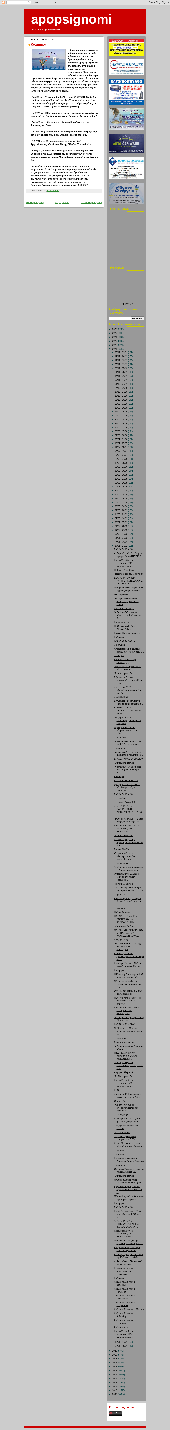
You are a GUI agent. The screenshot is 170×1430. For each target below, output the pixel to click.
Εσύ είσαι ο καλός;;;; (124, 608)
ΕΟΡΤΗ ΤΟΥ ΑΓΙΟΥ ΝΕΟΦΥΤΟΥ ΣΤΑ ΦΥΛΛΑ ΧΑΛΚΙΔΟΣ (127, 711)
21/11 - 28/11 (121, 372)
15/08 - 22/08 (121, 427)
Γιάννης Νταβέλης (122, 849)
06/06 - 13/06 (121, 467)
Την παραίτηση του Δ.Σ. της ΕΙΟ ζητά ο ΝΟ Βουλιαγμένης (127, 947)
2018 (115, 1359)
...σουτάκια (119, 748)
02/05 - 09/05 (121, 487)
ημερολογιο (127, 303)
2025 (115, 333)
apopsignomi (71, 19)
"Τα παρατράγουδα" (123, 673)
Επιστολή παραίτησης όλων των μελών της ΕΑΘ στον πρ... (127, 1214)
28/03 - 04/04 (121, 506)
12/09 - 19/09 (121, 411)
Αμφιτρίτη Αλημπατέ (123, 1072)
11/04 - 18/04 (121, 498)
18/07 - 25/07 (121, 443)
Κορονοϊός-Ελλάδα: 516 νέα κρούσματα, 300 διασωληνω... (127, 1011)
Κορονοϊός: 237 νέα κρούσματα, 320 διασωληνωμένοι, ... (125, 1234)
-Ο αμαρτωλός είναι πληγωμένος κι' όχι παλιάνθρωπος (124, 856)
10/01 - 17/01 (121, 1342)
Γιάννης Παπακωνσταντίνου (127, 633)
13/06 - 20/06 (121, 463)
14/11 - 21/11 (121, 376)
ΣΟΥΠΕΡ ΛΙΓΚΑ (122, 1132)
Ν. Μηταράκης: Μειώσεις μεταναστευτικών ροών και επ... (128, 1031)
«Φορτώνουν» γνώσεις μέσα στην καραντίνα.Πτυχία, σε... (127, 770)
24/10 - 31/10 (121, 388)
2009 (115, 1394)
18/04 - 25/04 (121, 494)
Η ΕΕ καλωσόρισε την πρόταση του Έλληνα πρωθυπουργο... (125, 1056)
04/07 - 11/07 (121, 451)
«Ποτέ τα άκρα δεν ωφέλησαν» (129, 574)
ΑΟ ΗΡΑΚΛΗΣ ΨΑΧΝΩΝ (126, 780)
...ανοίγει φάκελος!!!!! (124, 802)
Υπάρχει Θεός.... (122, 940)
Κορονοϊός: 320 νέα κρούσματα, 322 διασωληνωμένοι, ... (125, 1083)
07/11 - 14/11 (121, 380)
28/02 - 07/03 (121, 522)
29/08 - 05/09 (121, 419)
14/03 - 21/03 (121, 514)
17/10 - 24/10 (121, 392)
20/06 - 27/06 (121, 459)
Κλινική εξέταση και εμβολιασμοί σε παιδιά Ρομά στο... (129, 956)
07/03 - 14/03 (121, 518)
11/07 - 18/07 (121, 447)
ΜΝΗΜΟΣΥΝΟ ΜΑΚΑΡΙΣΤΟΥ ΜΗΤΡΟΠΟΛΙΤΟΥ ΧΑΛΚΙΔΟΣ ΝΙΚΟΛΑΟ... (128, 933)
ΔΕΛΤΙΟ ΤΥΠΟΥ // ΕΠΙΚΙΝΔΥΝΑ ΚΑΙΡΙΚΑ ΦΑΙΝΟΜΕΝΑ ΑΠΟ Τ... (126, 1224)
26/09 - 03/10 (121, 404)
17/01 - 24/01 (121, 546)
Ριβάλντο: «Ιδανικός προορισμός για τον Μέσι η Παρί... (128, 680)
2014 (115, 1375)
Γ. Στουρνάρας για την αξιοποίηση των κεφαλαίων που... (128, 842)
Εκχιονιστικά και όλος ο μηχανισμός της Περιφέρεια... (125, 1271)
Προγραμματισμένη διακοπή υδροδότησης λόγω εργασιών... (127, 787)
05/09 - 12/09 (121, 415)
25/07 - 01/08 (121, 439)
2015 (115, 1371)
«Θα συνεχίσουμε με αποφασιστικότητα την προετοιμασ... (126, 1108)
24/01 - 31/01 (121, 542)
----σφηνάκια (120, 1038)
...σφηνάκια (119, 645)
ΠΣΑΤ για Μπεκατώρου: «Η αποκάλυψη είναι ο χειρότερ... (127, 1001)
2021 (115, 349)
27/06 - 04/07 (121, 455)
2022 (115, 345)
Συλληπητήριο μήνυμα (124, 1042)
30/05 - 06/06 (121, 471)
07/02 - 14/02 (121, 534)
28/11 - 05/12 (121, 368)
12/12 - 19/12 (121, 360)
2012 (115, 1382)
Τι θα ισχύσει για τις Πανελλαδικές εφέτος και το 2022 (128, 1066)
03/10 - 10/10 (121, 400)
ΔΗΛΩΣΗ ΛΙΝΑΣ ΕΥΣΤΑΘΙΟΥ (128, 759)
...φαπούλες (120, 1150)
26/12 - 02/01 (121, 352)
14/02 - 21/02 (121, 530)
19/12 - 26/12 (121, 356)
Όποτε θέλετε (120, 1101)
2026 (115, 329)
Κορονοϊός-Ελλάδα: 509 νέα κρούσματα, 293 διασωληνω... (127, 829)
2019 (115, 1355)
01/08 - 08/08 (121, 435)
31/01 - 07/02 (121, 538)
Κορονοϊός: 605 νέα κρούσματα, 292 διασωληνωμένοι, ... (125, 563)
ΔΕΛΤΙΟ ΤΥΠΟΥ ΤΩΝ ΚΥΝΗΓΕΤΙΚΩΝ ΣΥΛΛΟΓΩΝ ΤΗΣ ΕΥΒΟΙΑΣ (129, 581)
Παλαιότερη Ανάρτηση (91, 202)
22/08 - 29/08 (121, 423)
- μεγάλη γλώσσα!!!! (124, 884)
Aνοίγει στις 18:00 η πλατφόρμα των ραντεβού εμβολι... (127, 690)
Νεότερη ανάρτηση (35, 202)
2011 (115, 1386)
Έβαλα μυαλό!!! (121, 595)
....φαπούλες (120, 737)
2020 (115, 1351)
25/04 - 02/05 (121, 491)
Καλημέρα (38, 44)
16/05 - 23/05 (121, 479)
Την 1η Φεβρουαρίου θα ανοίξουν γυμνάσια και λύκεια (126, 602)
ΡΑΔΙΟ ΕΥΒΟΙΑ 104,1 (124, 549)
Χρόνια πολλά (121, 1327)
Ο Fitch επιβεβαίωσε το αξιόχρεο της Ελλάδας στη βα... (128, 615)
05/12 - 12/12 (121, 364)
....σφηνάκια (120, 798)
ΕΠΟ (116, 1090)
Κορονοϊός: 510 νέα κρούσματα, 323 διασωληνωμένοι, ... (125, 1334)
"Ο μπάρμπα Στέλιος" (124, 763)
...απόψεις (119, 655)
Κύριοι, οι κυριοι (121, 622)
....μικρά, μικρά (121, 697)
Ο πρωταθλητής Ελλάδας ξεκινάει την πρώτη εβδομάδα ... (126, 877)
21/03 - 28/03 (121, 510)
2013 (115, 1378)
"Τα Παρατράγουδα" (123, 1076)
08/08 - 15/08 (121, 431)
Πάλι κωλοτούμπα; (123, 912)
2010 (115, 1390)
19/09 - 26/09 (121, 408)
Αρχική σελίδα (62, 202)
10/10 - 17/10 (121, 396)
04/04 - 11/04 (121, 502)
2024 (115, 337)
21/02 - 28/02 (121, 526)
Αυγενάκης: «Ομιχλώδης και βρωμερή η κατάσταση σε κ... (127, 902)
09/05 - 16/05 (121, 483)
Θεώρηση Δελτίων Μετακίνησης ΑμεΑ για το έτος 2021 (127, 721)
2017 (115, 1363)
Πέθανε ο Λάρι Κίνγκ (124, 570)
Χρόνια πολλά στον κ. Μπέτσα (129, 1309)
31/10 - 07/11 (121, 384)
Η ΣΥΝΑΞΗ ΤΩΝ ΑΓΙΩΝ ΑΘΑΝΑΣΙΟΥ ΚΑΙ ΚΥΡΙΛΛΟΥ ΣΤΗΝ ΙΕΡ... (127, 919)
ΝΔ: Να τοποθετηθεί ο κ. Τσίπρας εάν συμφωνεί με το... (127, 984)
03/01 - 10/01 (121, 1346)
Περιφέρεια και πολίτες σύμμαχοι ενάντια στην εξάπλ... (126, 730)
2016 (115, 1367)
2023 (115, 341)
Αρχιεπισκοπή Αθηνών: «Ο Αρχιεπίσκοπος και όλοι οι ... (128, 1189)
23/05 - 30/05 (121, 475)
